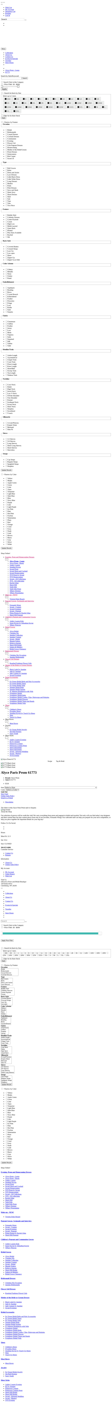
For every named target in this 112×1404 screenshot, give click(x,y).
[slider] (100, 933)
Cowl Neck (11, 385)
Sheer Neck (11, 407)
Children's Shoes (15, 709)
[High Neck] (6, 1051)
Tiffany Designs (15, 591)
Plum (9, 520)
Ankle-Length (12, 355)
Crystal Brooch (12, 294)
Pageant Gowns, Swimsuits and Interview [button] (16, 1221)
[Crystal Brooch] (6, 1024)
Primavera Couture (16, 744)
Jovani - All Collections (18, 579)
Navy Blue (11, 500)
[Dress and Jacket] (7, 983)
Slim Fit (10, 429)
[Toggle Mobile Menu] (2, 888)
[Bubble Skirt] (7, 989)
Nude (9, 531)
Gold (9, 533)
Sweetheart (11, 411)
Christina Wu (14, 633)
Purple (10, 502)
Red (9, 522)
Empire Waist (12, 425)
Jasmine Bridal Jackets (17, 689)
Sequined (10, 339)
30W (51, 107)
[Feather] (5, 1032)
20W (100, 103)
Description (9, 802)
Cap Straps (11, 460)
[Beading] (6, 1020)
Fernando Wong (15, 605)
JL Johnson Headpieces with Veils (21, 691)
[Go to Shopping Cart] (2, 2)
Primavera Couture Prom (18, 746)
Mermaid (10, 427)
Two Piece (11, 205)
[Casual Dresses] (9, 973)
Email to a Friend (7, 798)
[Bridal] (9, 969)
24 (25, 103)
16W (79, 103)
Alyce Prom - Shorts (17, 563)
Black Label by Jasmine (18, 669)
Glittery (10, 269)
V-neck (9, 413)
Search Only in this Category (14, 82)
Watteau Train (12, 375)
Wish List (8, 7)
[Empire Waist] (6, 1059)
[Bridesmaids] (9, 971)
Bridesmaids (11, 132)
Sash (9, 310)
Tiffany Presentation (17, 593)
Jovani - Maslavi (15, 753)
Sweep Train (11, 371)
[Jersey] (5, 1033)
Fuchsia (10, 516)
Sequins (10, 312)
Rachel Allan (14, 583)
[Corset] (7, 994)
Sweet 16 (10, 158)
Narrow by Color (10, 474)
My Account (9, 9)
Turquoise (11, 492)
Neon (9, 274)
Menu (3, 49)
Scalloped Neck (12, 402)
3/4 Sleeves (11, 441)
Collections (9, 893)
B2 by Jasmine (15, 742)
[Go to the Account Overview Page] (2, 4)
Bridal (9, 130)
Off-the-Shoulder (13, 396)
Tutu (9, 203)
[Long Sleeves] (7, 1071)
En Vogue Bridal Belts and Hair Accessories (25, 681)
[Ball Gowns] (7, 979)
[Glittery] (3, 1008)
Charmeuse (11, 322)
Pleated (9, 230)
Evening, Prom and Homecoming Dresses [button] (16, 1172)
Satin (9, 337)
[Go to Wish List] (4, 2)
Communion (11, 139)
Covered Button (12, 247)
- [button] (6, 738)
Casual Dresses (12, 134)
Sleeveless (11, 450)
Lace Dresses (12, 175)
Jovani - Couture (15, 607)
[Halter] (6, 1049)
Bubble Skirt (11, 215)
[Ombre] (3, 1014)
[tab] (58, 575)
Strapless (10, 409)
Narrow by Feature (11, 122)
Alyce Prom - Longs (17, 561)
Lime (9, 487)
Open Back (11, 228)
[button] (9, 53)
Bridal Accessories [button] (7, 1312)
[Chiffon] (5, 1030)
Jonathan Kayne (15, 567)
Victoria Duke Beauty (17, 599)
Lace (9, 305)
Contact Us (9, 853)
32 (59, 103)
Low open (11, 253)
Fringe (9, 303)
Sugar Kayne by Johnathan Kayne (21, 623)
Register (8, 13)
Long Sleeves (12, 443)
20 (8, 103)
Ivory (9, 529)
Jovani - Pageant (15, 611)
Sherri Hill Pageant (16, 615)
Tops (9, 201)
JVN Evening (14, 755)
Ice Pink (10, 509)
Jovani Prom (14, 569)
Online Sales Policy (7, 796)
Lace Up (10, 251)
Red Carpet (11, 156)
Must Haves (14, 723)
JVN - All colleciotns (17, 581)
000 (8, 99)
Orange (10, 524)
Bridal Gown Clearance (18, 649)
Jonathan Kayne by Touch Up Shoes (22, 713)
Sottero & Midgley (16, 647)
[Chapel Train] (5, 1041)
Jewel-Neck (11, 391)
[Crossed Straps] (6, 1000)
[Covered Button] (6, 999)
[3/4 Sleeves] (7, 1069)
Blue (9, 498)
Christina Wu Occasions (18, 655)
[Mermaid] (6, 1061)
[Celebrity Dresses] (7, 991)
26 (34, 103)
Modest (10, 183)
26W (30, 107)
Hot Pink (11, 513)
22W (9, 107)
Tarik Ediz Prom (15, 589)
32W (61, 107)
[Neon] (3, 1012)
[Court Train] (5, 1043)
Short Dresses (12, 194)
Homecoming (12, 147)
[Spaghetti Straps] (6, 1080)
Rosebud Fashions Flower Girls (21, 663)
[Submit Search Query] (26, 921)
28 (42, 103)
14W (69, 103)
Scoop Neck (11, 404)
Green (10, 485)
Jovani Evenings (15, 609)
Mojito (10, 481)
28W (40, 107)
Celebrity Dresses (13, 217)
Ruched (10, 235)
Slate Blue (11, 496)
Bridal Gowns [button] (6, 1252)
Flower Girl (11, 143)
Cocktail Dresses (13, 137)
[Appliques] (6, 1018)
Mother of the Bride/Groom (16, 150)
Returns (8, 855)
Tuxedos (8, 909)
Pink (9, 511)
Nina (11, 715)
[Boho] (7, 981)
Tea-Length (11, 373)
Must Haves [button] (9, 719)
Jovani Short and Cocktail (18, 571)
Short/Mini (11, 368)
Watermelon (12, 518)
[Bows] (6, 1022)
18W (90, 103)
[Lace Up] (6, 1002)
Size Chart (4, 794)
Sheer (9, 255)
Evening (10, 141)
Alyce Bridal (14, 631)
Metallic (10, 272)
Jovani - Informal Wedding (19, 751)
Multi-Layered (12, 226)
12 (72, 99)
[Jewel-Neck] (6, 1053)
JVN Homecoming (16, 577)
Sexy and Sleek (12, 190)
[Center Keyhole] (7, 992)
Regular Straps (12, 462)
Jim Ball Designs (15, 732)
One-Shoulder (12, 398)
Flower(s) (10, 301)
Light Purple (12, 507)
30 (51, 103)
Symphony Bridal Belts (18, 695)
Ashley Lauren (15, 565)
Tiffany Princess (15, 625)
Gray (9, 540)
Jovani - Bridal (15, 639)
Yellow (10, 478)
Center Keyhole (12, 219)
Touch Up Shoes (15, 717)
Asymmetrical (12, 358)
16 (89, 99)
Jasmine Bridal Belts (17, 687)
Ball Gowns (11, 168)
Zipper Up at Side (13, 260)
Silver (10, 542)
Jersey (9, 328)
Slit (8, 237)
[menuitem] (58, 8)
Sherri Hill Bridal (16, 645)
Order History (10, 874)
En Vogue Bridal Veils (17, 685)
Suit (8, 199)
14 (81, 99)
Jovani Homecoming (17, 573)
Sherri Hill (13, 585)
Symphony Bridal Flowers (19, 699)
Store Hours (9, 913)
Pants (9, 186)
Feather (10, 299)
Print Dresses (12, 188)
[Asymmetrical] (5, 1039)
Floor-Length (12, 364)
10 (63, 99)
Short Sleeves (12, 448)
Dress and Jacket (13, 172)
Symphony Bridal (16, 693)
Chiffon (10, 324)
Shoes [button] (3, 1342)
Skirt (9, 197)
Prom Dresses (12, 152)
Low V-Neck (12, 393)
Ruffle (9, 307)
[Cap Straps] (6, 1077)
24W (19, 107)
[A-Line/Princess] (6, 1057)
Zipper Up (11, 258)
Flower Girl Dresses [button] (8, 1289)
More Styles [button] (9, 735)
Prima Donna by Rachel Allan (20, 613)
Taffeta (9, 343)
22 (17, 103)
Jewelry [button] (8, 725)
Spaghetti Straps (13, 464)
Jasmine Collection (16, 635)
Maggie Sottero (15, 641)
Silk (8, 341)
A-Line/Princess (13, 423)
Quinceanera (11, 154)
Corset (9, 222)
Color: (3, 790)
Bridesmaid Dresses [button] (8, 1278)
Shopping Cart (10, 11)
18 (98, 99)
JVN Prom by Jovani (17, 575)
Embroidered (11, 297)
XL (8, 111)
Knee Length (12, 366)
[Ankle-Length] (5, 1038)
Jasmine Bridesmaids (17, 657)
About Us (8, 863)
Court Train (11, 362)
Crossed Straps (12, 249)
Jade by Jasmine (15, 671)
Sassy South (14, 733)
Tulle (9, 346)
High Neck (11, 389)
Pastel (9, 278)
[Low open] (6, 1004)
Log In (7, 15)
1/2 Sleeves (11, 439)
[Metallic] (3, 1010)
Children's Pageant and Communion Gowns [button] (17, 1239)
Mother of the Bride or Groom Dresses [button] (15, 1298)
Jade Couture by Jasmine (18, 673)
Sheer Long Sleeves (14, 446)
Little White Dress (13, 179)
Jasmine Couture (15, 637)
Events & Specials (11, 905)
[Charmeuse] (5, 1028)
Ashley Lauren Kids (17, 621)
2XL (17, 111)
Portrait (9, 400)
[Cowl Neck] (6, 1047)
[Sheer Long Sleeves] (7, 1072)
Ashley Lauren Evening (18, 740)
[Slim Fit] (6, 1063)
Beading (10, 290)
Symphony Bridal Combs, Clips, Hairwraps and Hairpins (29, 697)
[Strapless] (6, 1082)
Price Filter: (8, 84)
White (10, 544)
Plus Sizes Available (14, 233)
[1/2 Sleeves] (7, 1067)
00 (18, 99)
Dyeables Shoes (15, 711)
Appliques (11, 288)
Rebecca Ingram (15, 643)
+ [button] (6, 559)
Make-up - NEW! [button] (7, 1212)
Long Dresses (12, 181)
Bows (9, 292)
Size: (2, 787)
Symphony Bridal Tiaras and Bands (22, 701)
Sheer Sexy (11, 192)
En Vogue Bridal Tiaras (18, 683)
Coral (9, 527)
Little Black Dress (13, 177)
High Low (11, 224)
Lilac (9, 505)
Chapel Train (11, 360)
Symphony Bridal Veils (18, 703)
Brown (10, 535)
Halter (9, 387)
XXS (71, 107)
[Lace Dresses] (7, 985)
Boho (9, 170)
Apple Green (12, 483)
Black (10, 538)
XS (81, 107)
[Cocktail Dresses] (9, 975)
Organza (10, 335)
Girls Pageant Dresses (15, 145)
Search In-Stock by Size (12, 93)
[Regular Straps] (6, 1079)
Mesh (9, 332)
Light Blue (11, 494)
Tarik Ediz (13, 587)
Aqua (9, 489)
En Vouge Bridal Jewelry (18, 730)
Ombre (9, 276)
